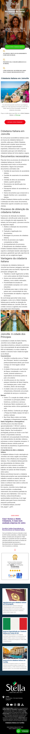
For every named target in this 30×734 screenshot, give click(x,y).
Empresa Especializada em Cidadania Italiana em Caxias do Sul (14, 632)
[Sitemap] (22, 704)
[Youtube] (11, 704)
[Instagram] (15, 704)
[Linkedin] (18, 704)
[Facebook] (7, 704)
